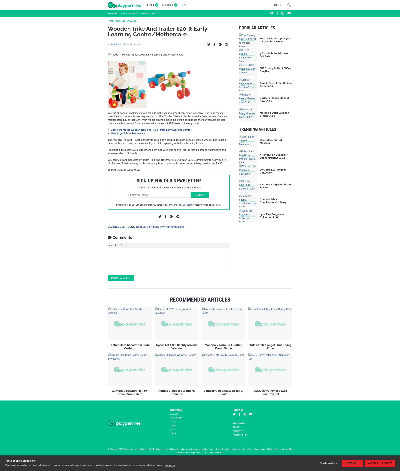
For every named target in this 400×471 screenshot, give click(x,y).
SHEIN (173, 433)
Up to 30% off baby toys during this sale (160, 226)
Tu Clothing (176, 417)
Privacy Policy (240, 435)
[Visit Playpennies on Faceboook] (277, 13)
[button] (110, 245)
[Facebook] (214, 44)
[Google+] (226, 44)
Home (111, 20)
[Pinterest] (220, 44)
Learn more (170, 465)
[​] (169, 259)
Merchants (176, 410)
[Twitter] (209, 44)
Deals (150, 4)
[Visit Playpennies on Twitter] (272, 13)
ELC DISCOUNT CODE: (122, 226)
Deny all (352, 463)
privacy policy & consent (180, 205)
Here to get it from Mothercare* (128, 133)
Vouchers (167, 4)
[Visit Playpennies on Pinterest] (283, 13)
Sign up (200, 195)
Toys (183, 4)
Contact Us (238, 431)
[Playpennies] (124, 5)
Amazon (174, 414)
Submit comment (120, 278)
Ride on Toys (123, 20)
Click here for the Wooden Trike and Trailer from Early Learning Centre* (151, 129)
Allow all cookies (380, 463)
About (236, 427)
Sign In (277, 4)
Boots (173, 429)
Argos (173, 425)
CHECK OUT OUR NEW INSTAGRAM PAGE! (139, 13)
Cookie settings (328, 463)
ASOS (172, 421)
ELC (135, 20)
